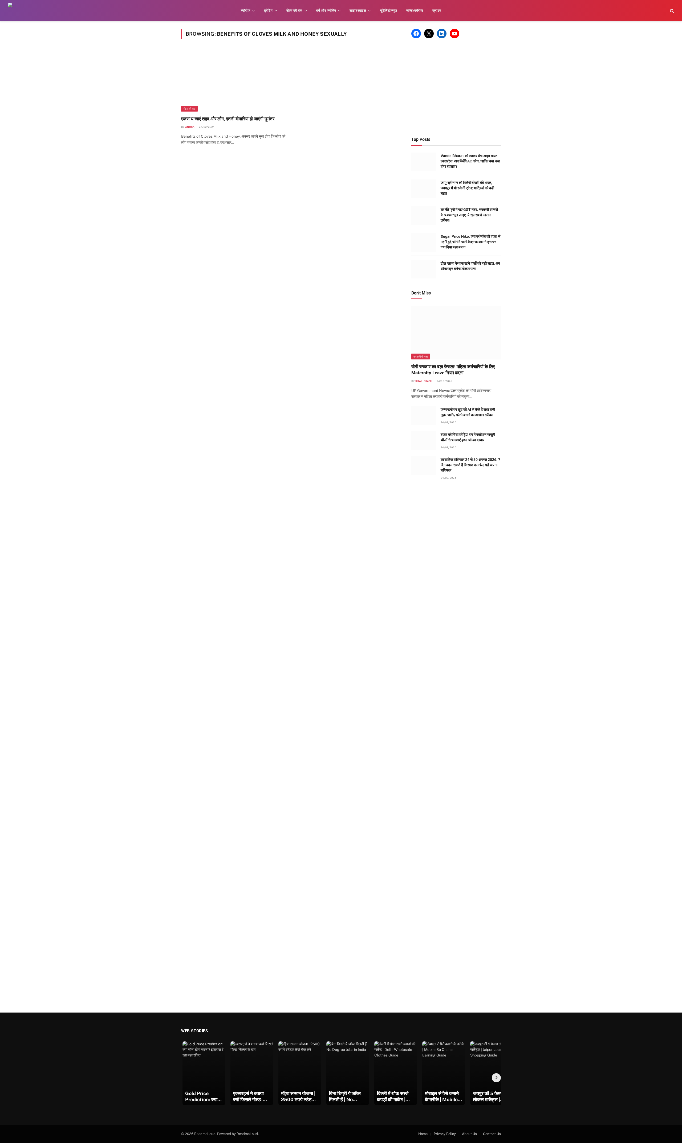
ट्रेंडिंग (268, 11)
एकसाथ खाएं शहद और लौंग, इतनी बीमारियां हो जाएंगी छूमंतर (227, 118)
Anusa (190, 126)
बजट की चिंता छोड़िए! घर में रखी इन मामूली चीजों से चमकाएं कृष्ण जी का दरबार (468, 437)
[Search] (671, 11)
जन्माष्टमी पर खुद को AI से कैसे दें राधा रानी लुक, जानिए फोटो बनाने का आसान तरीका (468, 412)
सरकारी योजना (420, 356)
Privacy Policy (445, 1134)
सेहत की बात (294, 11)
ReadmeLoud (247, 1134)
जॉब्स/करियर (414, 11)
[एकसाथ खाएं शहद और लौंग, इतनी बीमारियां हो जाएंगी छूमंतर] (233, 81)
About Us (469, 1134)
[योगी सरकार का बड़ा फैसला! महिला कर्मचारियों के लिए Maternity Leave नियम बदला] (456, 332)
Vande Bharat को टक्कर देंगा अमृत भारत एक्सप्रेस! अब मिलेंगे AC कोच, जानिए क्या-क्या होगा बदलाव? (470, 161)
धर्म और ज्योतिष (326, 11)
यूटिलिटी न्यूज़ (388, 11)
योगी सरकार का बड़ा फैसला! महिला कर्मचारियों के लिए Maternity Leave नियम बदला (453, 369)
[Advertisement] (456, 87)
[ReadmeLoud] (16, 10)
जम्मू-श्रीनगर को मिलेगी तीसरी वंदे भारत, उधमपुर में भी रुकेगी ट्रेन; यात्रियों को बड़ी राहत (467, 188)
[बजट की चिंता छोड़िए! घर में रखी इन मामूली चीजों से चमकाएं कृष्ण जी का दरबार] (423, 440)
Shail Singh (423, 381)
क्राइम (436, 11)
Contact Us (492, 1134)
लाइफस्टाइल (358, 11)
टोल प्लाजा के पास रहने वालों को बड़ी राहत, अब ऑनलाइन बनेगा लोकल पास (470, 266)
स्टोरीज (245, 11)
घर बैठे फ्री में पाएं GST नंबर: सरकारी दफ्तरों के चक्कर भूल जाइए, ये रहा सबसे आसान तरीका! (469, 214)
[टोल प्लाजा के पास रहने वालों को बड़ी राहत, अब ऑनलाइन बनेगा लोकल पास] (423, 269)
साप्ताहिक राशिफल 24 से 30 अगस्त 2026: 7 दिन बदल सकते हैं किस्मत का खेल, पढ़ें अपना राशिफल (470, 464)
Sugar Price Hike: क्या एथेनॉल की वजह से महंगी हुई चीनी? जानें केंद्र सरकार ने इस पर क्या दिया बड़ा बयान (470, 241)
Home (423, 1134)
